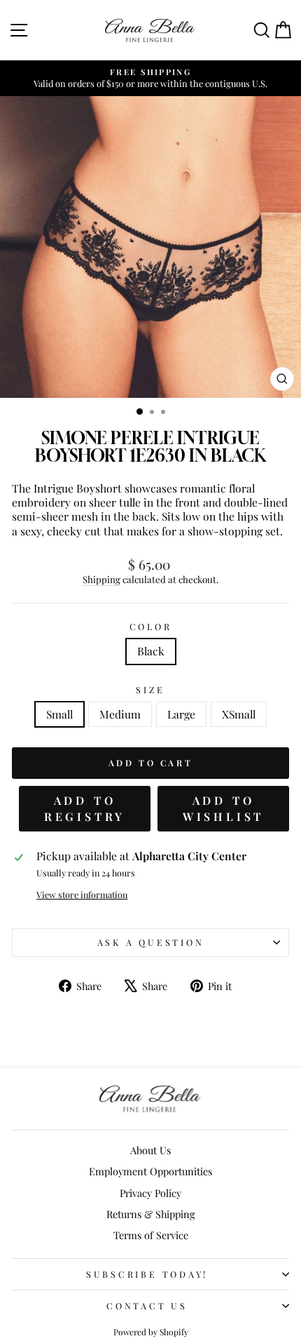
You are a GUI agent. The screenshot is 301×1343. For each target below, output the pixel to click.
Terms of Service (150, 1235)
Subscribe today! (147, 1274)
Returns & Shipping (150, 1214)
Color (151, 626)
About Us (150, 1150)
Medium (120, 714)
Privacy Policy (150, 1193)
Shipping (101, 579)
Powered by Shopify (150, 1331)
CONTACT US (147, 1305)
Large (181, 714)
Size (150, 689)
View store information (81, 894)
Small (59, 714)
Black (150, 650)
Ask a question (150, 942)
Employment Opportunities (150, 1171)
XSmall (238, 714)
